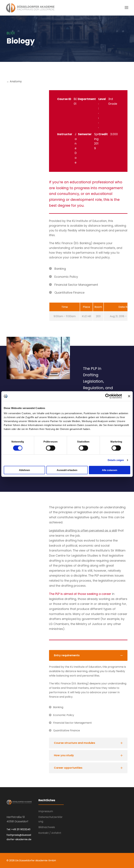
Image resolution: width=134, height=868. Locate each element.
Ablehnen (24, 470)
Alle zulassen (109, 470)
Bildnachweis (46, 827)
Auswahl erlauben (67, 470)
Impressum (45, 811)
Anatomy (15, 81)
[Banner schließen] (129, 396)
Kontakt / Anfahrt (49, 833)
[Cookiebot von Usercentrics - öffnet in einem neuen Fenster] (107, 396)
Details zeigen (116, 460)
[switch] (50, 448)
